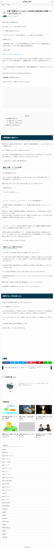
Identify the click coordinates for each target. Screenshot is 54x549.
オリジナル (6, 465)
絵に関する (6, 521)
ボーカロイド (7, 487)
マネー (5, 493)
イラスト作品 (7, 462)
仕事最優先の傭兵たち (12, 118)
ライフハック (7, 496)
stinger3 (6, 452)
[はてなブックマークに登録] (23, 362)
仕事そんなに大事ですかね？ (15, 122)
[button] (52, 1)
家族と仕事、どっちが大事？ (15, 120)
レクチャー (6, 499)
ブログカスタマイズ (9, 477)
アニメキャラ (7, 458)
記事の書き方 (7, 527)
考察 (5, 524)
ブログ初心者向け (8, 480)
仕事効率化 (6, 505)
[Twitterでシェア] (14, 362)
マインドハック (7, 490)
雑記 (5, 530)
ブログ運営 (6, 483)
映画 (5, 512)
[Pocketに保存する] (31, 362)
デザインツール (7, 468)
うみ (10, 391)
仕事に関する (7, 502)
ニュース (6, 471)
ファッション (7, 474)
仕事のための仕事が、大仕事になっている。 (13, 54)
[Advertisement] (27, 98)
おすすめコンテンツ (9, 455)
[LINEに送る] (48, 362)
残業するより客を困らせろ (13, 125)
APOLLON (27, 2)
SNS (5, 449)
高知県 (5, 537)
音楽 (5, 534)
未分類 (5, 518)
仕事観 (5, 16)
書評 (5, 515)
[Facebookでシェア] (6, 362)
